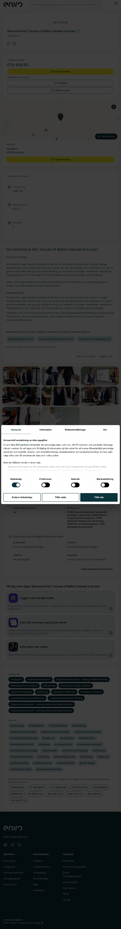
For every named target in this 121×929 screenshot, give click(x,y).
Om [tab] (105, 429)
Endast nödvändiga (22, 497)
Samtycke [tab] (16, 429)
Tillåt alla (99, 497)
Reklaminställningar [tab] (75, 429)
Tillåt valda (60, 497)
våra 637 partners (20, 445)
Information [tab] (46, 429)
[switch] (45, 485)
